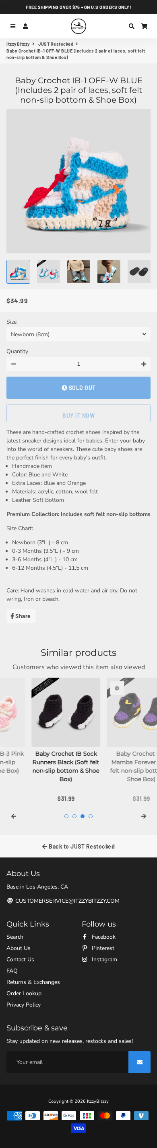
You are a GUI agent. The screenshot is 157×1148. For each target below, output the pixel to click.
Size (11, 322)
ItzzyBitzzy (18, 43)
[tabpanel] (40, 740)
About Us (18, 948)
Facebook (103, 937)
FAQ (12, 971)
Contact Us (20, 959)
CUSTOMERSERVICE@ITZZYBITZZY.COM (67, 901)
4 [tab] (91, 816)
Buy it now (78, 415)
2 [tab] (74, 816)
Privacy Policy (23, 1005)
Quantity (17, 351)
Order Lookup (23, 993)
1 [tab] (66, 816)
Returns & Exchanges (33, 982)
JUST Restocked (55, 43)
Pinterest (102, 948)
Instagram (103, 959)
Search (14, 937)
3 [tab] (83, 816)
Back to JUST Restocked (81, 846)
